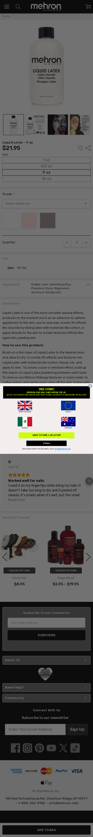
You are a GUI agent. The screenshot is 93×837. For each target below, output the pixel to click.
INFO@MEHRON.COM (62, 449)
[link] (25, 406)
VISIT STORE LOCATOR (46, 435)
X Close (46, 443)
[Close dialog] (90, 386)
